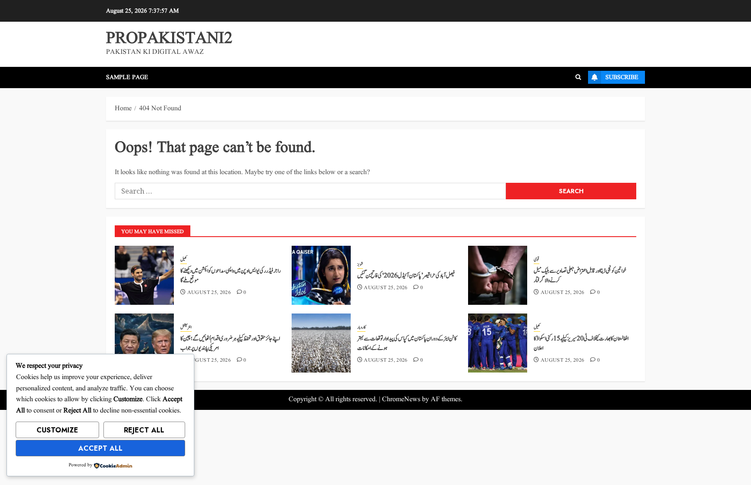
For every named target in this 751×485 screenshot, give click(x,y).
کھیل (183, 259)
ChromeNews (401, 399)
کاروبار (361, 327)
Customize (57, 430)
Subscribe (621, 77)
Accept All (100, 448)
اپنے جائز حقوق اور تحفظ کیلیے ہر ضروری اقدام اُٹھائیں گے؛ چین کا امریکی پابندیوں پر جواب (230, 343)
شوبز (360, 264)
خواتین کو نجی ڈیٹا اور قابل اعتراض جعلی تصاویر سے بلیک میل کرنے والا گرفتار (580, 275)
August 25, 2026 (209, 292)
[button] (578, 77)
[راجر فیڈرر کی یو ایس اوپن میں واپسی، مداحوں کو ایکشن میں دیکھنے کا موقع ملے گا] (144, 275)
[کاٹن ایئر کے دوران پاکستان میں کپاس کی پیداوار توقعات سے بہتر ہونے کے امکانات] (321, 343)
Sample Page (127, 77)
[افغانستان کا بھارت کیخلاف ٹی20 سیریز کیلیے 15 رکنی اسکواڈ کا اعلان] (497, 343)
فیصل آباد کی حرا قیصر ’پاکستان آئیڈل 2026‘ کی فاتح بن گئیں (406, 275)
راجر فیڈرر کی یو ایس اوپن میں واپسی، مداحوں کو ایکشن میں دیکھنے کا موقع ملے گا (230, 275)
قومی (536, 259)
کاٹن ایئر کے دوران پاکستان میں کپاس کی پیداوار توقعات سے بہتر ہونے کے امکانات (407, 343)
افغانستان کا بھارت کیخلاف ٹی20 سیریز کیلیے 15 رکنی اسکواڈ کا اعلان (581, 343)
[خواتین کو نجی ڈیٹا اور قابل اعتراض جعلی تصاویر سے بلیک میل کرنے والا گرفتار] (497, 275)
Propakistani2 (169, 38)
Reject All (144, 430)
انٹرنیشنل (186, 327)
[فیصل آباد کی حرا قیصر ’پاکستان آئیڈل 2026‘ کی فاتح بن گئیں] (321, 275)
